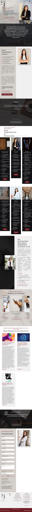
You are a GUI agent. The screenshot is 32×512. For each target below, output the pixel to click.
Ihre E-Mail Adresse (5, 456)
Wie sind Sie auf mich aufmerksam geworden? (7, 471)
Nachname (3, 440)
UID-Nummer (4, 448)
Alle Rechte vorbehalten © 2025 (5, 510)
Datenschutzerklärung (5, 479)
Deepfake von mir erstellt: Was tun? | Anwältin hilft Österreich (7, 384)
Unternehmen (4, 444)
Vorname (3, 436)
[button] (2, 309)
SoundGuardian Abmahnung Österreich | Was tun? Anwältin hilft (8, 343)
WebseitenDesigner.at (27, 510)
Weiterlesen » (4, 369)
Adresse (3, 452)
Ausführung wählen (9, 321)
